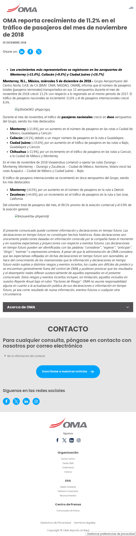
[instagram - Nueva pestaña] (36, 401)
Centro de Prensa (68, 504)
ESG (68, 481)
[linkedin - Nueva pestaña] (26, 401)
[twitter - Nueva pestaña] (16, 401)
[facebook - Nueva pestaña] (6, 401)
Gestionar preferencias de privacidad (111, 534)
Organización (68, 453)
